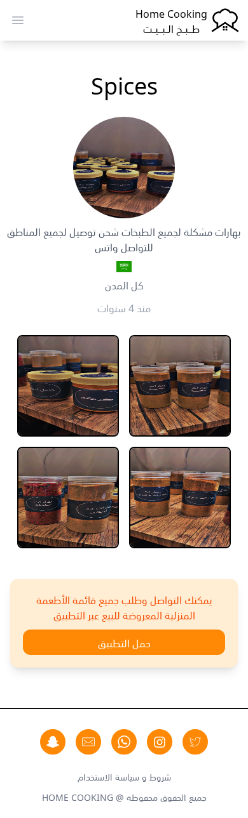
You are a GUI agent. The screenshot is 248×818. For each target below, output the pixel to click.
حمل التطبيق (124, 642)
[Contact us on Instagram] (159, 742)
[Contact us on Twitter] (195, 742)
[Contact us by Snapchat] (52, 742)
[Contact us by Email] (88, 742)
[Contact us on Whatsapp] (124, 742)
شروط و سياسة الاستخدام (124, 776)
